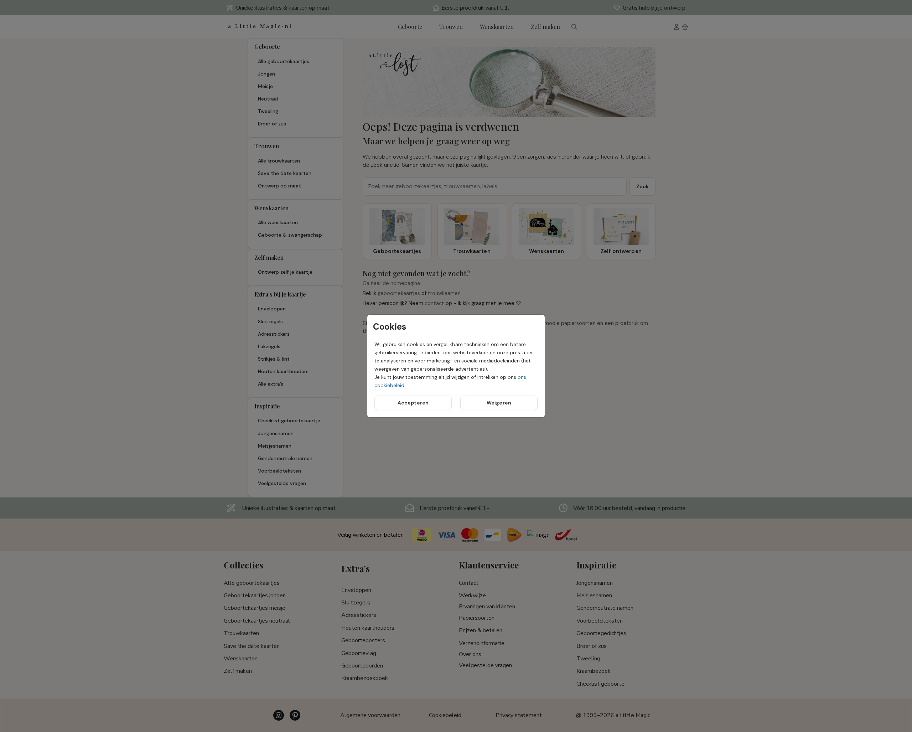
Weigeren (499, 402)
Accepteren (413, 402)
